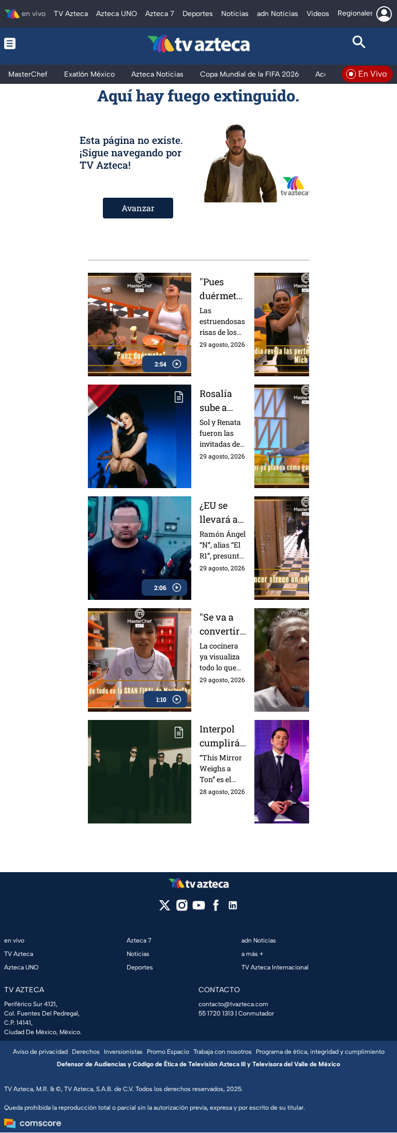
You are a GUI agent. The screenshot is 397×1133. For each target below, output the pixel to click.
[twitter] (164, 909)
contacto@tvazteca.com (233, 1004)
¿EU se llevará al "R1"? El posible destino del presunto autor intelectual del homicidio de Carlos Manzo (223, 512)
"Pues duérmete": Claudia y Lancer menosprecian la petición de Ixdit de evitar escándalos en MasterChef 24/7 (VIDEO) (222, 289)
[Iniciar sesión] (384, 14)
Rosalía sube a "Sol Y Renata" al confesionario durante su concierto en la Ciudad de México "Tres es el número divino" (221, 401)
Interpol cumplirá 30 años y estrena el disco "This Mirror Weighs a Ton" (221, 736)
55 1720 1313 (216, 1013)
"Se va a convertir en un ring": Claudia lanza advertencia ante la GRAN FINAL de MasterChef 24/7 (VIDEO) (221, 624)
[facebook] (215, 909)
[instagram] (181, 909)
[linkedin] (232, 909)
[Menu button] (38, 43)
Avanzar (138, 207)
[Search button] (359, 43)
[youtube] (198, 909)
